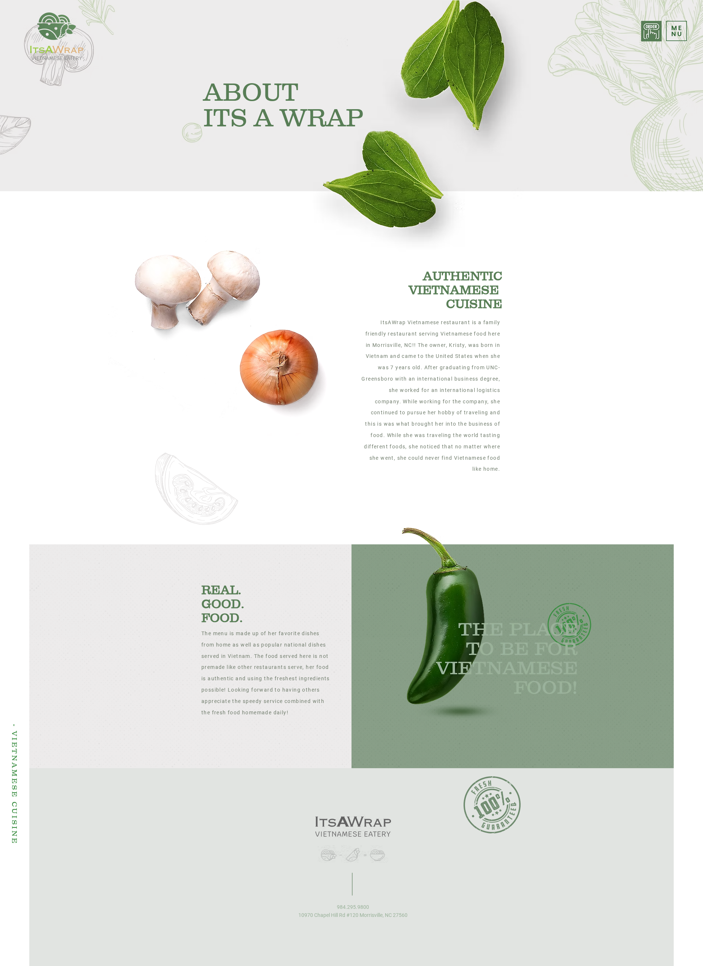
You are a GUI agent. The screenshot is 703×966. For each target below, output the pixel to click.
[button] (676, 31)
